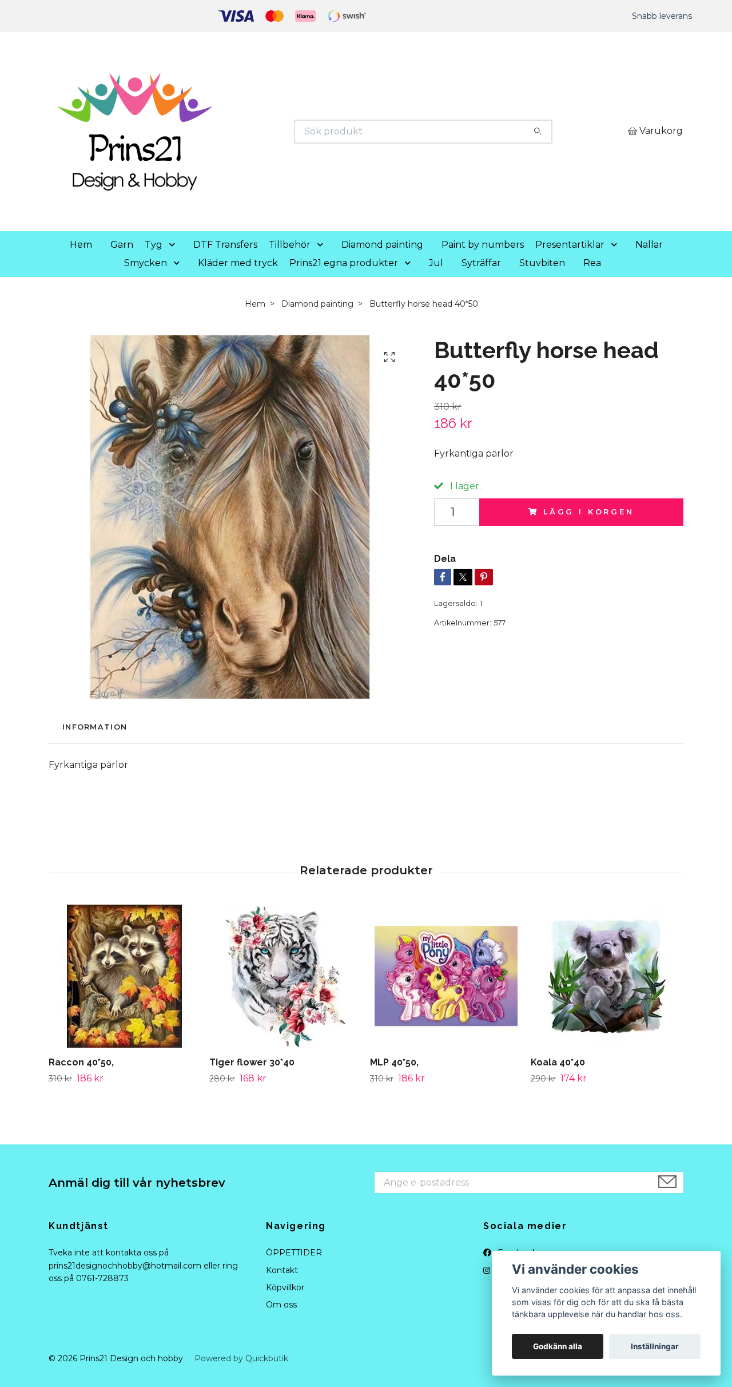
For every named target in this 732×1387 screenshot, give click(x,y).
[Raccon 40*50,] (125, 976)
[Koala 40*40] (607, 976)
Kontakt (282, 1270)
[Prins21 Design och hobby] (207, 132)
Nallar (649, 244)
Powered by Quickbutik (241, 1358)
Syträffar (481, 262)
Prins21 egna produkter (343, 262)
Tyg (153, 244)
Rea (592, 262)
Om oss (281, 1304)
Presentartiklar (569, 244)
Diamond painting (382, 244)
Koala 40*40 (558, 1062)
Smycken (145, 262)
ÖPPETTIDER (294, 1252)
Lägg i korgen (588, 512)
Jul (436, 262)
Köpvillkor (285, 1287)
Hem (81, 244)
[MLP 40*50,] (446, 976)
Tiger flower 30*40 (252, 1062)
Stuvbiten (542, 262)
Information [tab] (94, 727)
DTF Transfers (225, 244)
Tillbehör (290, 244)
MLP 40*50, (394, 1062)
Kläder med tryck (238, 262)
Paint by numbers (482, 244)
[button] (174, 245)
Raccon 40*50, (81, 1062)
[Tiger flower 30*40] (285, 976)
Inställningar (655, 1346)
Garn (121, 244)
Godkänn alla (557, 1346)
